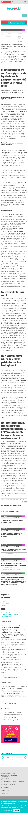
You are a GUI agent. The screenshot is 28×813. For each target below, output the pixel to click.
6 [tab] (15, 758)
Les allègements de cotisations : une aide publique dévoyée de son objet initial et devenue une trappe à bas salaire (13, 630)
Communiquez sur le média (11, 721)
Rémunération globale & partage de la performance (12, 781)
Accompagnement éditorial (11, 719)
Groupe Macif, (5, 603)
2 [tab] (6, 758)
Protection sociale (6, 616)
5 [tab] (12, 758)
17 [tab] (17, 760)
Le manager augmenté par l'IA (14, 695)
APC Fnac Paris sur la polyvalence (11, 657)
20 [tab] (23, 760)
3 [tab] (8, 758)
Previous (2, 757)
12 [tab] (6, 760)
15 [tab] (12, 760)
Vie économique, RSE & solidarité (8, 784)
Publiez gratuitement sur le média (12, 712)
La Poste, (3, 601)
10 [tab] (23, 758)
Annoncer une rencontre (10, 703)
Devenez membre (16, 23)
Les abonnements (5, 790)
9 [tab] (21, 758)
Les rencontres (4, 791)
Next (25, 757)
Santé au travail (4, 783)
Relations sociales (21, 499)
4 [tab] (10, 758)
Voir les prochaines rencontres (11, 702)
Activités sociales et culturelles (8, 773)
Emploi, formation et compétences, (11, 615)
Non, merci (16, 810)
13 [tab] (8, 760)
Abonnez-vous (6, 2)
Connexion (15, 2)
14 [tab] (10, 760)
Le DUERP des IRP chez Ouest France (12, 634)
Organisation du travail (6, 540)
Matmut (3, 605)
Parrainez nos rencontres (10, 717)
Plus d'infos (20, 807)
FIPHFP (9, 34)
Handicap (8, 35)
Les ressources (4, 793)
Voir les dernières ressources (11, 676)
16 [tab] (15, 760)
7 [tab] (17, 758)
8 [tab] (19, 758)
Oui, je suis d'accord (6, 810)
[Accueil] (14, 8)
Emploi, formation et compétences (9, 499)
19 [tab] (21, 760)
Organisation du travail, (8, 613)
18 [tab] (19, 760)
